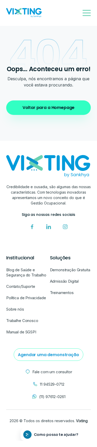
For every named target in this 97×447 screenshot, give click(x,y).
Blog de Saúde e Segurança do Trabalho (26, 272)
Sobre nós (15, 309)
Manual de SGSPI (21, 331)
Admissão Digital (64, 281)
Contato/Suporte (20, 286)
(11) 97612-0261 (52, 396)
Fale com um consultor (52, 371)
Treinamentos (62, 292)
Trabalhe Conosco (22, 320)
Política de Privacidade (26, 297)
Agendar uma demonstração (48, 355)
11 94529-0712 (52, 384)
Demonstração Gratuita (70, 269)
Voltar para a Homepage (48, 108)
